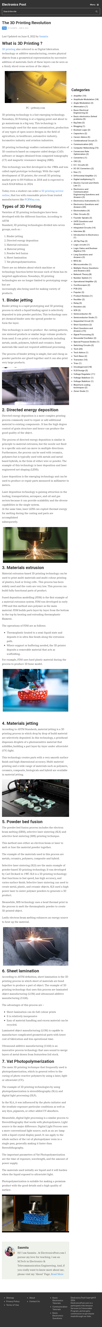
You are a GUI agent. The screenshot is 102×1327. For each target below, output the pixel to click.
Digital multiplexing (83, 179)
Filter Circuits (80, 214)
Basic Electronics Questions (57, 1316)
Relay (76, 303)
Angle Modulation (82, 103)
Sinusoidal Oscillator (83, 338)
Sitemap (10, 1298)
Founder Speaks (81, 218)
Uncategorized (81, 367)
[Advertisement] (86, 34)
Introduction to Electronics (86, 235)
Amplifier (78, 96)
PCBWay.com (32, 199)
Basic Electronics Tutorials (57, 1300)
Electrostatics (80, 210)
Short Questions (81, 324)
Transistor (78, 360)
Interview (78, 231)
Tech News (79, 356)
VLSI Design (79, 370)
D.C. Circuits (79, 165)
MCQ (76, 261)
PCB (4, 28)
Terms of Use (12, 1305)
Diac (76, 172)
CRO (76, 161)
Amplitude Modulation (84, 99)
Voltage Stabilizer (82, 378)
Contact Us (34, 1301)
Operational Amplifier (84, 281)
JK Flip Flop (79, 241)
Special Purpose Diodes (85, 342)
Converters (79, 158)
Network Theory (81, 274)
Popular (77, 292)
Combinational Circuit (84, 140)
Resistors (78, 307)
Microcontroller (81, 264)
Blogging (78, 126)
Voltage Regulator (82, 374)
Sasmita (13, 28)
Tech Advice (79, 352)
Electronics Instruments (85, 201)
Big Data (78, 123)
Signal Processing (82, 334)
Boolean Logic (80, 130)
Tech (76, 349)
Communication (81, 144)
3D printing (8, 49)
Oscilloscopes (80, 285)
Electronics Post (14, 4)
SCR (75, 310)
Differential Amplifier (84, 176)
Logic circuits (80, 245)
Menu (92, 4)
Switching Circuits (82, 345)
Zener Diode (79, 391)
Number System (81, 278)
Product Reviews (81, 296)
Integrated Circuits (82, 227)
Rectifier (78, 299)
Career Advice (80, 137)
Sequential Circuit (82, 321)
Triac (76, 363)
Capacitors (79, 133)
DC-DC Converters (82, 168)
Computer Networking (84, 148)
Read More (57, 1274)
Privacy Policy (12, 1301)
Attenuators (79, 106)
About (32, 1298)
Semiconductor (81, 314)
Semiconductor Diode (84, 317)
